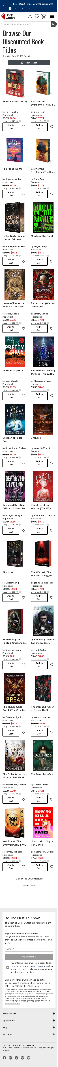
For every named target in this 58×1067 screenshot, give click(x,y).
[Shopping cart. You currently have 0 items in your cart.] (43, 16)
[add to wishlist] (23, 127)
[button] (33, 4)
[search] (54, 24)
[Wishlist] (36, 16)
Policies (6, 1045)
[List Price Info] (19, 121)
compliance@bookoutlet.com (12, 1003)
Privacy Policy (34, 1000)
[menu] (52, 16)
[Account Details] (29, 16)
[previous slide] (3, 6)
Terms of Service (45, 1000)
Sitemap (30, 1045)
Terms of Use (18, 1045)
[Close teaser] (10, 8)
